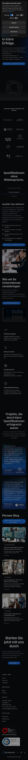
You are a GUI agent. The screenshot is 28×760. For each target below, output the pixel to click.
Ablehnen (14, 22)
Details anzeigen (14, 35)
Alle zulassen (14, 31)
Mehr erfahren (10, 11)
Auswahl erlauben (14, 27)
